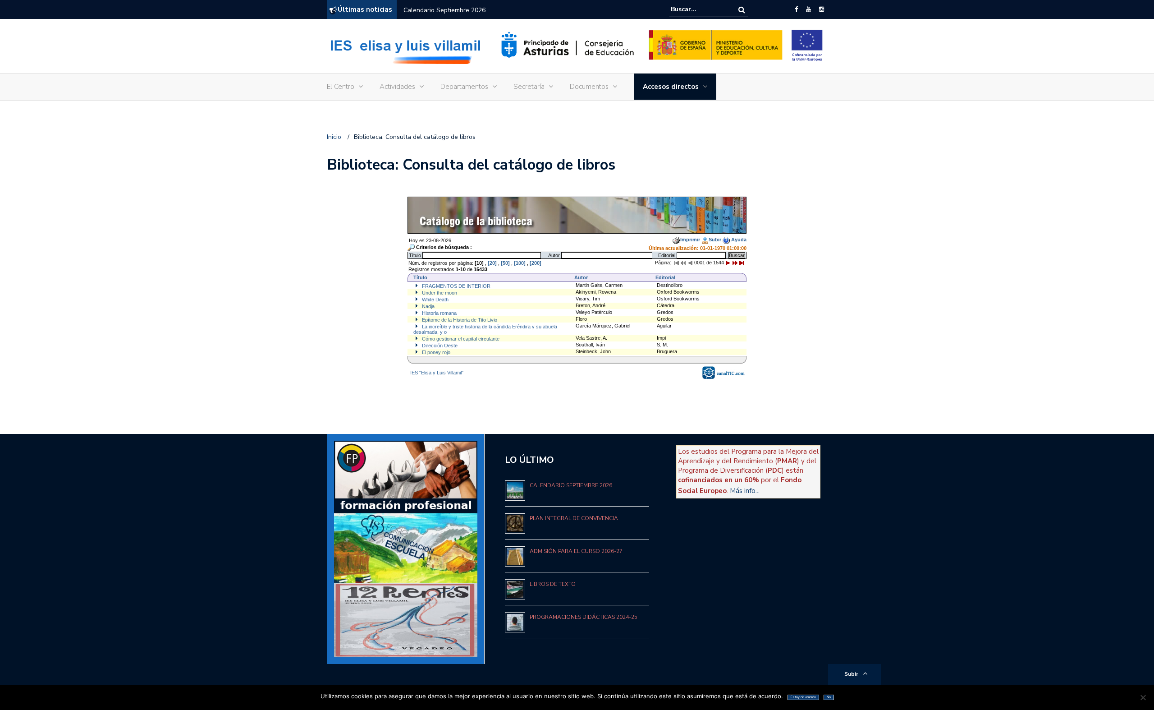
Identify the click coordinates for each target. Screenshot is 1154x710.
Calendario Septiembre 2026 (444, 10)
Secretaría (529, 86)
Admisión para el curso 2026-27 (576, 551)
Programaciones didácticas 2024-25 (583, 617)
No (829, 697)
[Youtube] (808, 9)
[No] (1142, 697)
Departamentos (464, 86)
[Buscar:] (698, 9)
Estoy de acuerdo (803, 697)
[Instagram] (821, 9)
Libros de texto (553, 584)
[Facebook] (796, 9)
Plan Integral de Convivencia (574, 518)
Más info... (745, 490)
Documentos (589, 86)
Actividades (397, 86)
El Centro (340, 86)
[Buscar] (741, 9)
